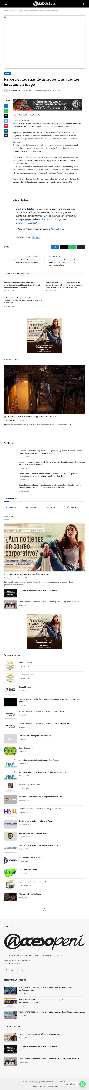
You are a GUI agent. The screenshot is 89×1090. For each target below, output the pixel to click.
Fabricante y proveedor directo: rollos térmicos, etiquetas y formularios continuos (49, 700)
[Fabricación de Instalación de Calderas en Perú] (10, 848)
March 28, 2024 (58, 229)
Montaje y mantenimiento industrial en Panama (39, 760)
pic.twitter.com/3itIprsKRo (27, 223)
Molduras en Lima (26, 675)
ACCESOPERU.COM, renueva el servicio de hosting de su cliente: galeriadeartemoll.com (46, 1001)
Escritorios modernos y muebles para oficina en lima (41, 797)
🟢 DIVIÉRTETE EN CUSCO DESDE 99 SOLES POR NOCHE (30, 417)
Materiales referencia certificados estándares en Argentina (44, 724)
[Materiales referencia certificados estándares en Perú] (10, 714)
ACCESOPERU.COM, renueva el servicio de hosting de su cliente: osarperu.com (52, 1012)
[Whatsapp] (82, 1084)
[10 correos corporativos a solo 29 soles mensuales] (44, 547)
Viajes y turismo (53, 1086)
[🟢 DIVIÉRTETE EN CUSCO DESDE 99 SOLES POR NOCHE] (44, 389)
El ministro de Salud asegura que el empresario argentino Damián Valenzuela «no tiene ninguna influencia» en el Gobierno (51, 452)
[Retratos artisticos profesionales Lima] (10, 738)
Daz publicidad (25, 687)
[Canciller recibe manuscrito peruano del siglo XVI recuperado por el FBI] (10, 604)
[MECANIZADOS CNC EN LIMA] (10, 860)
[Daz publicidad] (10, 690)
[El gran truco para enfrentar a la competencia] (10, 593)
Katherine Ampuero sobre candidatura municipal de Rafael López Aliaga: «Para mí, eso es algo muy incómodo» (22, 284)
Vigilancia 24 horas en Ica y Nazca (33, 833)
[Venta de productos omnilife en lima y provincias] (10, 811)
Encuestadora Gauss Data (29, 784)
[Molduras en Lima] (10, 677)
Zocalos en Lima (25, 663)
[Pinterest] (6, 126)
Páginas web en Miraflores (30, 894)
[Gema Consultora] (10, 751)
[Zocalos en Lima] (10, 665)
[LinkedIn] (6, 131)
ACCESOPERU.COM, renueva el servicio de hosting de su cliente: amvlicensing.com (46, 989)
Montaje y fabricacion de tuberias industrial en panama (42, 772)
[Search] (82, 3)
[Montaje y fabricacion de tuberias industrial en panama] (10, 775)
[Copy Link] (6, 135)
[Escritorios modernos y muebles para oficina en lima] (10, 799)
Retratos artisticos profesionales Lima (35, 736)
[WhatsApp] (6, 111)
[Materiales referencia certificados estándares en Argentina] (10, 726)
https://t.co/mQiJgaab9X (55, 219)
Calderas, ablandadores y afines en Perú (35, 821)
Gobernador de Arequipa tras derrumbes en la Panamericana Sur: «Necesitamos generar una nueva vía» (23, 300)
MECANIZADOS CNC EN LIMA (31, 857)
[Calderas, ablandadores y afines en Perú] (10, 824)
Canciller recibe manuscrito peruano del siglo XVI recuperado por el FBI (49, 602)
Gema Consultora (26, 748)
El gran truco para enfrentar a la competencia (38, 590)
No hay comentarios (42, 90)
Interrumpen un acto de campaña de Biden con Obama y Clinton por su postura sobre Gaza (63, 262)
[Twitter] (6, 121)
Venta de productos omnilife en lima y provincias (40, 809)
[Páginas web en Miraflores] (10, 897)
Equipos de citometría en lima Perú (33, 882)
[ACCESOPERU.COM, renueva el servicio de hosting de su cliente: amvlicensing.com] (10, 990)
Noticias (7, 73)
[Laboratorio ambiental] (10, 872)
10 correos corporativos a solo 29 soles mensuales (26, 574)
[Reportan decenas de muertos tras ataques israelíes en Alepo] (44, 41)
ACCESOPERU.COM (58, 1082)
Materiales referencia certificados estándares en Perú (41, 711)
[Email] (6, 116)
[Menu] (6, 3)
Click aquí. (36, 237)
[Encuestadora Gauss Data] (10, 787)
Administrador (15, 90)
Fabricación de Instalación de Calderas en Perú (38, 845)
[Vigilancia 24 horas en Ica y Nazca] (10, 836)
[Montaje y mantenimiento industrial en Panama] (10, 763)
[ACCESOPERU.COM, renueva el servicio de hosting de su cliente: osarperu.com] (10, 1015)
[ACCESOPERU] (44, 4)
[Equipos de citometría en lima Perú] (10, 884)
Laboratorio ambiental (28, 870)
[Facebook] (6, 106)
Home (35, 1086)
